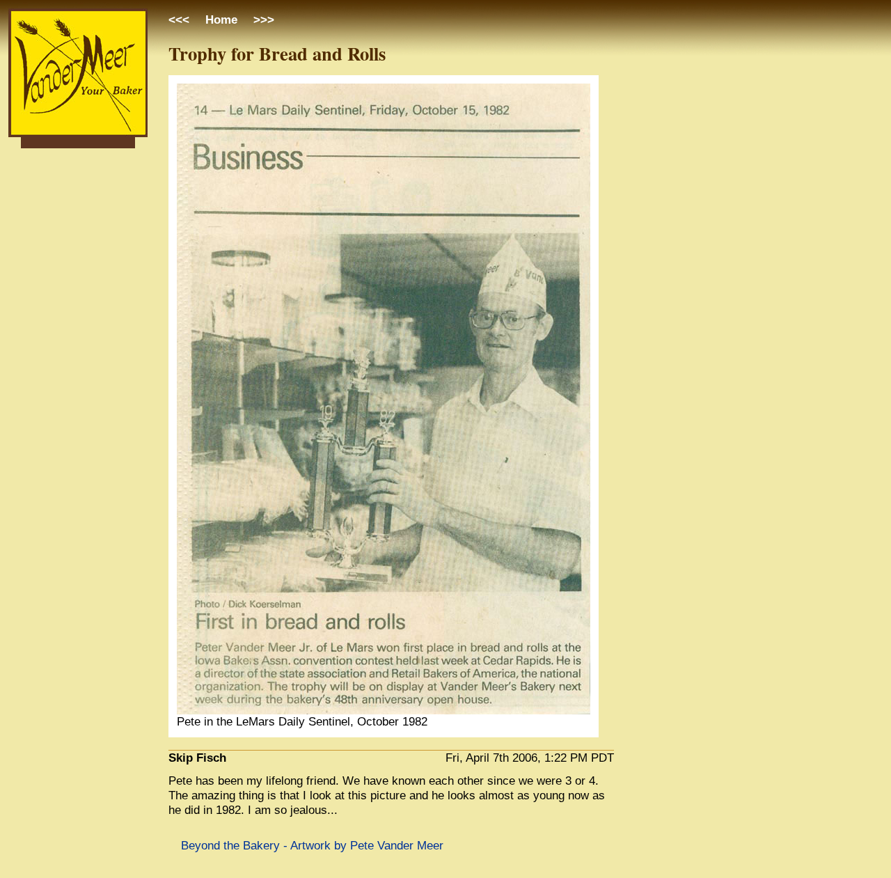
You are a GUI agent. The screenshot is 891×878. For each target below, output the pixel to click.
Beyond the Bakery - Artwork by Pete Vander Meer (312, 845)
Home (221, 19)
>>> (262, 19)
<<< (180, 19)
